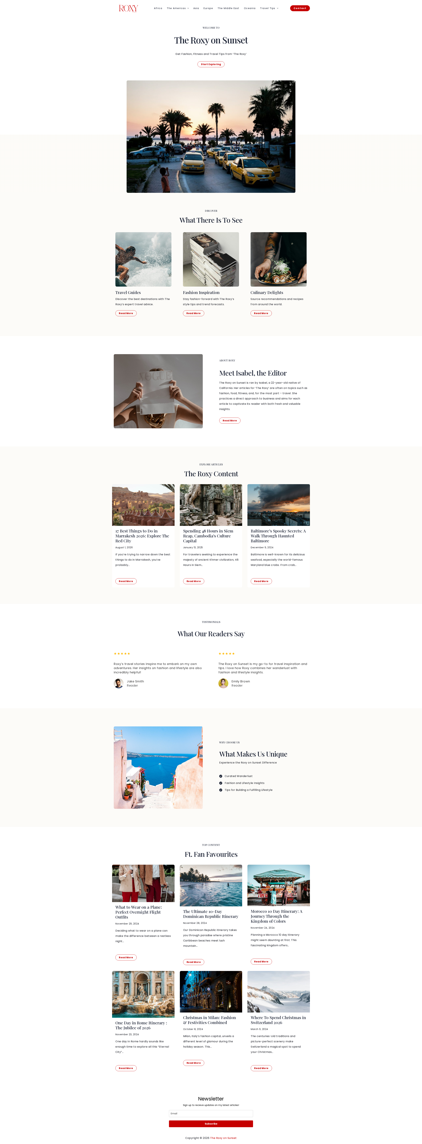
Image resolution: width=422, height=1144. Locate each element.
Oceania (250, 8)
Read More (126, 581)
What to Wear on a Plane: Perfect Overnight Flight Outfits (138, 912)
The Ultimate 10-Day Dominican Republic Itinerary (210, 914)
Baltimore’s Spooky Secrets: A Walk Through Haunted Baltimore (278, 535)
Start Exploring (211, 64)
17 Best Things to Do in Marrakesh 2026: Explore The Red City (142, 535)
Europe (208, 8)
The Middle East (228, 8)
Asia (196, 8)
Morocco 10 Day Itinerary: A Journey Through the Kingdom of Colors (276, 916)
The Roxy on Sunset (223, 1138)
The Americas (176, 8)
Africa (158, 8)
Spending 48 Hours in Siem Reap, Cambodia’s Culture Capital (208, 535)
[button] (187, 8)
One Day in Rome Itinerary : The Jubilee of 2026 (141, 1025)
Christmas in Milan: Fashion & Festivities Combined (209, 1020)
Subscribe (211, 1123)
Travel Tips (267, 8)
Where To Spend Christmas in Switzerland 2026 (278, 1020)
